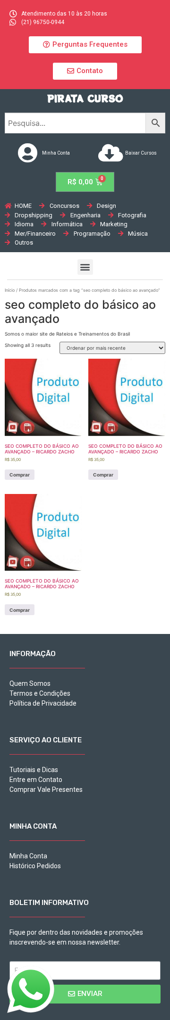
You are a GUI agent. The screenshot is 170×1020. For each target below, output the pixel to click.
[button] (85, 44)
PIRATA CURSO (85, 98)
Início (10, 290)
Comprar (19, 474)
